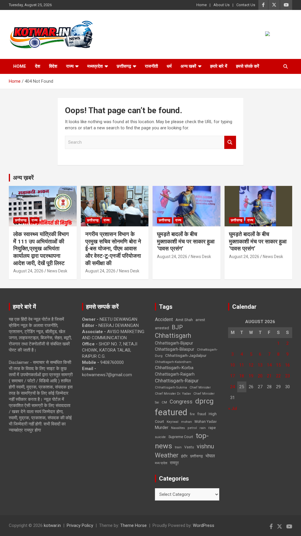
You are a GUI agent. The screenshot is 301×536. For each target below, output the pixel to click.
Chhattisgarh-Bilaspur (174, 349)
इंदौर (184, 456)
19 (251, 376)
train (178, 447)
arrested (162, 328)
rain (203, 428)
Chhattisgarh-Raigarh (175, 374)
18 (241, 376)
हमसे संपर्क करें (247, 66)
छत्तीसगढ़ (124, 66)
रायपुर (174, 462)
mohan (186, 422)
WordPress (203, 525)
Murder (161, 427)
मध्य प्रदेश (161, 463)
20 (260, 376)
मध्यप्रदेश (95, 66)
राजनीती (151, 66)
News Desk (57, 271)
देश (37, 66)
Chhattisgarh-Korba (174, 367)
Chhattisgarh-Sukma (171, 387)
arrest (200, 320)
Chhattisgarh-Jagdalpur (185, 355)
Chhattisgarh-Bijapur (174, 343)
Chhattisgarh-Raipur (177, 381)
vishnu (205, 446)
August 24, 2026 (28, 271)
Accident (164, 319)
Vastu (189, 447)
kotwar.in (52, 525)
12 (251, 365)
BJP (177, 327)
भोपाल (210, 456)
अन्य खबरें (188, 66)
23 (287, 376)
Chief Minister (200, 387)
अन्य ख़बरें (23, 177)
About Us (221, 5)
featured (171, 412)
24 (232, 386)
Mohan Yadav (206, 422)
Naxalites (178, 428)
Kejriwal (172, 422)
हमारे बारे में (218, 66)
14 (269, 365)
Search (230, 142)
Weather (166, 455)
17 (232, 376)
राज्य (69, 66)
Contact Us (245, 5)
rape (212, 427)
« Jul (232, 408)
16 (287, 365)
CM (164, 402)
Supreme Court (180, 437)
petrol (192, 428)
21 (269, 376)
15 (278, 365)
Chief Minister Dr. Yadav (173, 394)
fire (192, 414)
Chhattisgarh (173, 335)
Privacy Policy (80, 525)
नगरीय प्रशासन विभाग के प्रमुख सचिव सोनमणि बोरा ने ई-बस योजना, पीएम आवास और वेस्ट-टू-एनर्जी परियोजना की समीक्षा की (113, 249)
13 (260, 365)
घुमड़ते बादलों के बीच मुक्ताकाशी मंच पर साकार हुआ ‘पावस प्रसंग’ (186, 241)
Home (201, 5)
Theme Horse (133, 525)
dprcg (204, 401)
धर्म (169, 66)
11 (241, 365)
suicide (160, 437)
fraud (201, 414)
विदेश (53, 66)
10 (232, 365)
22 (278, 376)
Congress (181, 401)
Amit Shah (184, 320)
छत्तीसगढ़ (196, 456)
